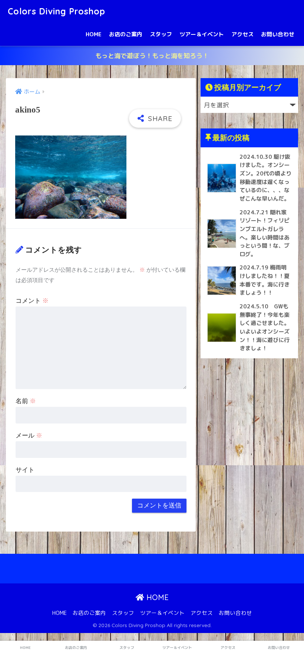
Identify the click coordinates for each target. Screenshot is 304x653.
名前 (26, 401)
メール (29, 435)
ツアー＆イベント (201, 34)
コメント (32, 300)
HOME (94, 34)
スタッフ (161, 34)
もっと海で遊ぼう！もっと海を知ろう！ (152, 55)
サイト (25, 469)
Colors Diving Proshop (56, 11)
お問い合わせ (277, 34)
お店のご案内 (125, 34)
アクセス (242, 34)
